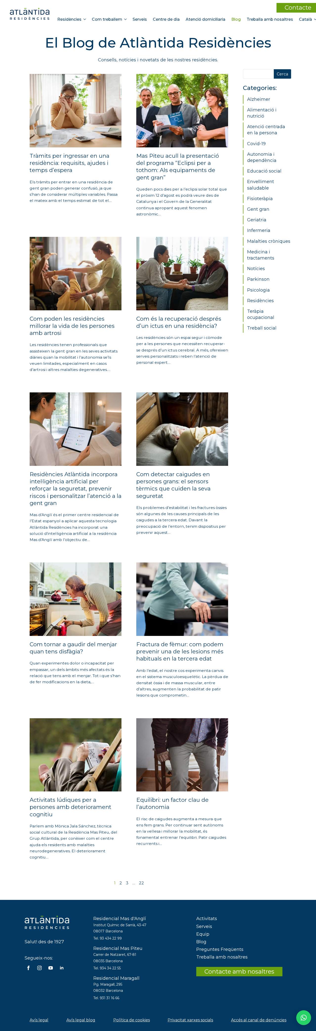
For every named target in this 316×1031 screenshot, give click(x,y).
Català (305, 19)
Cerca (282, 74)
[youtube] (50, 968)
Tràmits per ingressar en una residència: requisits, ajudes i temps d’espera (69, 163)
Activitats (206, 918)
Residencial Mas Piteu (117, 948)
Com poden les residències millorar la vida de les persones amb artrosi (72, 326)
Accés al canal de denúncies (258, 1020)
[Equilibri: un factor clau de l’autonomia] (182, 755)
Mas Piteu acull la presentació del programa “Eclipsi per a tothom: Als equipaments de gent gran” (177, 166)
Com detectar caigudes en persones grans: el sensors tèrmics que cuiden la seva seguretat (173, 485)
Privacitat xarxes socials (190, 1020)
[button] (303, 1017)
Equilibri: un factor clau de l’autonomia (172, 803)
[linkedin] (61, 968)
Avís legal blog (80, 1020)
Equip (202, 934)
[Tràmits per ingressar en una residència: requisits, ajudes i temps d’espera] (75, 110)
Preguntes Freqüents (219, 949)
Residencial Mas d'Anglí (119, 918)
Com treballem (107, 19)
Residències (69, 19)
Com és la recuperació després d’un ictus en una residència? (178, 322)
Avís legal (39, 1020)
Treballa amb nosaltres (270, 19)
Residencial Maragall (116, 978)
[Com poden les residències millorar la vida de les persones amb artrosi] (75, 273)
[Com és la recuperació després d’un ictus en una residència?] (182, 273)
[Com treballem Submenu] (126, 19)
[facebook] (28, 968)
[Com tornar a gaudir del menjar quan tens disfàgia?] (75, 599)
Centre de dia (166, 19)
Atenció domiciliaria (205, 19)
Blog (236, 19)
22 (141, 883)
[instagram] (39, 968)
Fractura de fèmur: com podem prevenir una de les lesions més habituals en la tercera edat (179, 651)
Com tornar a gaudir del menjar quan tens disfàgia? (73, 648)
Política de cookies (131, 1020)
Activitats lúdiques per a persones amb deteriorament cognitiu (70, 807)
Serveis (140, 19)
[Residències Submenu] (85, 19)
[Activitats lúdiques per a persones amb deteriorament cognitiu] (75, 755)
